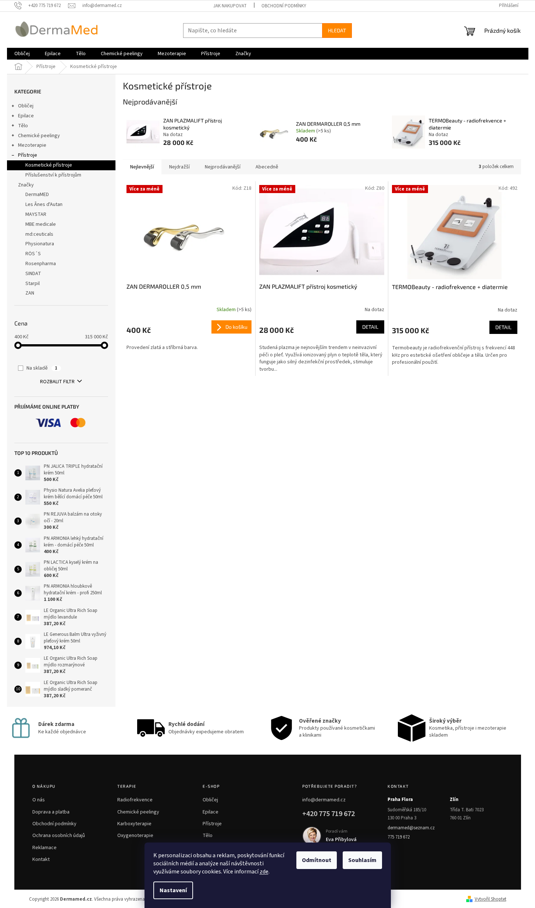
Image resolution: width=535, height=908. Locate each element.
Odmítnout (316, 860)
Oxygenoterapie (135, 835)
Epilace (26, 116)
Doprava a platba (50, 812)
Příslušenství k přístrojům (53, 175)
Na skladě (41, 368)
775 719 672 (399, 837)
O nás (38, 800)
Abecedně (267, 167)
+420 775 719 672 (328, 814)
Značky (26, 185)
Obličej (25, 106)
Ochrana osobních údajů (58, 835)
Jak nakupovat (230, 6)
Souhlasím (362, 860)
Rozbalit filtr (57, 381)
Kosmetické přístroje (48, 165)
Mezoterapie (32, 145)
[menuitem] (22, 54)
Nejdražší (179, 167)
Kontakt (41, 859)
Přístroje (27, 155)
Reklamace (44, 847)
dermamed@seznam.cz (411, 828)
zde (264, 872)
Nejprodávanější (222, 167)
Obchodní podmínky (283, 6)
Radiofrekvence (135, 800)
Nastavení (173, 890)
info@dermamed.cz (324, 800)
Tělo (23, 125)
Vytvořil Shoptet (490, 899)
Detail (370, 327)
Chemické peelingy (39, 135)
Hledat (337, 30)
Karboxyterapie (134, 823)
